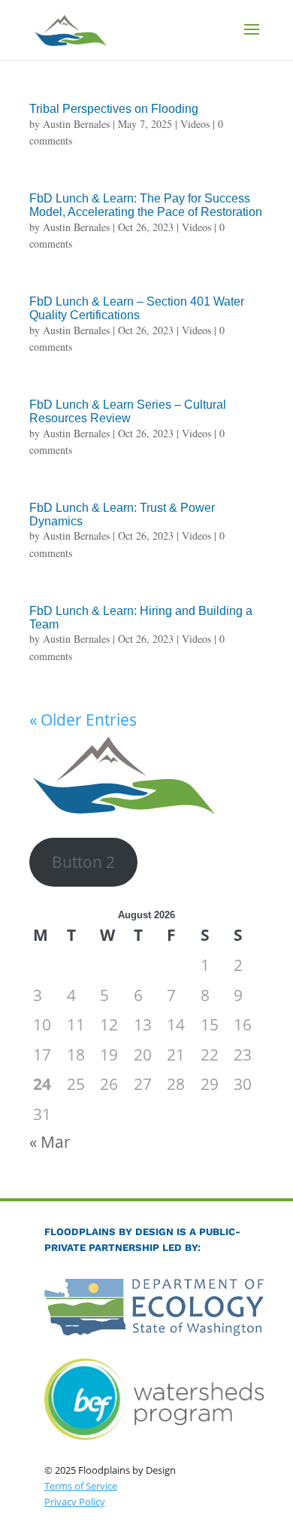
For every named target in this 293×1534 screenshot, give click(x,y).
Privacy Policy (74, 1501)
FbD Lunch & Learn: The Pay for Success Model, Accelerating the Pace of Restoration (145, 205)
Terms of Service (80, 1486)
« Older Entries (83, 719)
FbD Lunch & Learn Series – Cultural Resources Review (127, 411)
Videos (195, 124)
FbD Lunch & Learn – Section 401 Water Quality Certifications (136, 308)
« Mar (50, 1141)
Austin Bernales (76, 124)
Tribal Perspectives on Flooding (113, 108)
